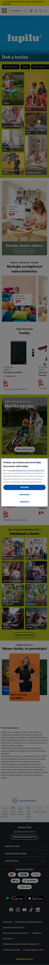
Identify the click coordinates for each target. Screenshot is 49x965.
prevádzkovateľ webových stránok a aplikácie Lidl (26, 470)
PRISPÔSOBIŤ (24, 495)
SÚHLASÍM (24, 487)
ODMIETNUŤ (24, 502)
